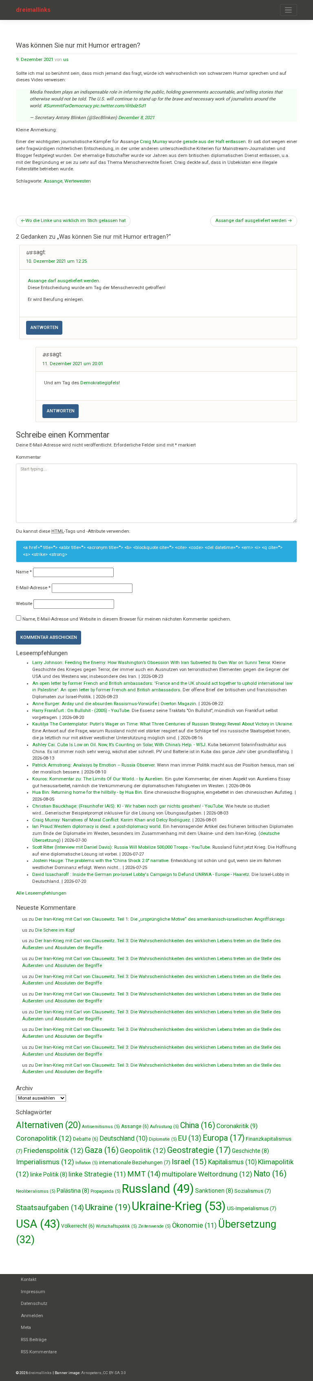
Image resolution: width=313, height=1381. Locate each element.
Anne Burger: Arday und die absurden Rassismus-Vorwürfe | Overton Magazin (114, 703)
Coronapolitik (44, 1138)
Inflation (86, 1162)
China (197, 1125)
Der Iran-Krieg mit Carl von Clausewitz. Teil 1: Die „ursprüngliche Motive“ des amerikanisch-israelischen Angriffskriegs (159, 919)
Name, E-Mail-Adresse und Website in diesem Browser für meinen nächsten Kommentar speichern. (126, 619)
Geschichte (250, 1151)
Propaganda (105, 1191)
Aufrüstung (164, 1126)
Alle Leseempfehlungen (41, 893)
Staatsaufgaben (50, 1207)
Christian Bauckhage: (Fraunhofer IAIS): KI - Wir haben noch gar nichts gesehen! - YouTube (127, 806)
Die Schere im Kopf (55, 930)
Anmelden (32, 1315)
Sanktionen (214, 1190)
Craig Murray (153, 141)
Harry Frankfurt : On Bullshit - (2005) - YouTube (80, 710)
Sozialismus (252, 1191)
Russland (158, 1189)
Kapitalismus (232, 1162)
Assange (53, 181)
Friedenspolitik (54, 1150)
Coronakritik (237, 1126)
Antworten (44, 327)
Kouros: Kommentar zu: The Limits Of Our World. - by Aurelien (97, 779)
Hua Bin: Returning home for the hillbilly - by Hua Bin (87, 792)
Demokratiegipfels (99, 383)
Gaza (102, 1150)
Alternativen (48, 1125)
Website (24, 603)
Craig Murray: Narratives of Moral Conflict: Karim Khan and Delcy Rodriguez (111, 820)
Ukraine (107, 1207)
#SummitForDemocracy (67, 106)
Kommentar (28, 457)
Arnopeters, (91, 1372)
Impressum (33, 1291)
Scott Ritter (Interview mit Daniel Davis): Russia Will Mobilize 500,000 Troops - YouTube (121, 847)
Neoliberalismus (35, 1191)
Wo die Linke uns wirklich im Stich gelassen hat (75, 220)
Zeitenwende (154, 1226)
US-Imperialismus (251, 1208)
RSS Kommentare (39, 1352)
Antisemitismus (101, 1126)
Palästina (73, 1190)
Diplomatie (163, 1139)
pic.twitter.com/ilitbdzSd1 (119, 106)
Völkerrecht (78, 1226)
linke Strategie (97, 1174)
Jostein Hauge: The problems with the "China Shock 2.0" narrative (100, 860)
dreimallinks (33, 10)
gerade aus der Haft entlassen (214, 141)
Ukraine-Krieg (179, 1206)
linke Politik (48, 1174)
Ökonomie (194, 1225)
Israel (189, 1161)
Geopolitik (143, 1150)
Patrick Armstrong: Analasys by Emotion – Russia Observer (93, 765)
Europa (224, 1138)
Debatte (85, 1139)
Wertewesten (77, 181)
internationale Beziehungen (134, 1162)
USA (38, 1224)
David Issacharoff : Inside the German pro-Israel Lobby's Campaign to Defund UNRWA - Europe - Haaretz (140, 874)
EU (189, 1138)
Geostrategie (199, 1150)
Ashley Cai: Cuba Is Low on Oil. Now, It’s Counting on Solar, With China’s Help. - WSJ (118, 744)
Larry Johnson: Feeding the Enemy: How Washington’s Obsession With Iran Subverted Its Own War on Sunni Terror (151, 662)
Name (24, 572)
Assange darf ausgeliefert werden (251, 220)
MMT (144, 1174)
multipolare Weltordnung (207, 1174)
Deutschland (123, 1138)
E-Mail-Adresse (33, 587)
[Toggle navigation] (288, 10)
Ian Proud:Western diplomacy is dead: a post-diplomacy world (96, 826)
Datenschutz (34, 1303)
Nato (270, 1173)
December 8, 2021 (136, 117)
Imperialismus (45, 1162)
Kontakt (28, 1279)
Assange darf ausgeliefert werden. (64, 280)
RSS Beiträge (33, 1339)
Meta (26, 1327)
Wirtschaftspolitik (116, 1226)
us (65, 59)
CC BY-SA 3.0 (114, 1372)
